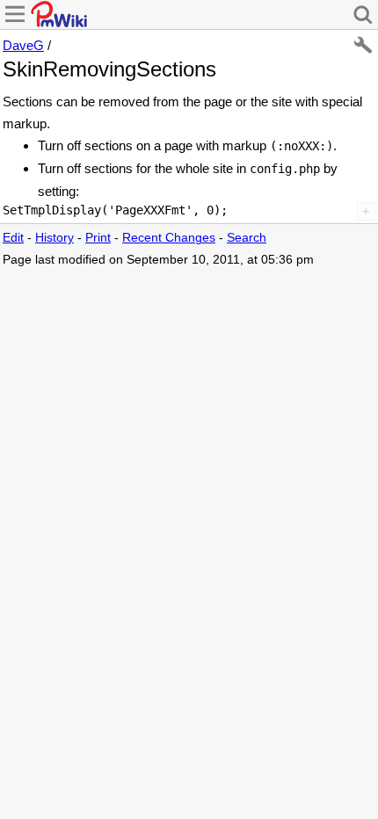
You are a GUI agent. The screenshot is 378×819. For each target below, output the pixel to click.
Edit (13, 237)
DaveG (23, 45)
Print (98, 237)
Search (246, 237)
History (54, 237)
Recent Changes (168, 237)
